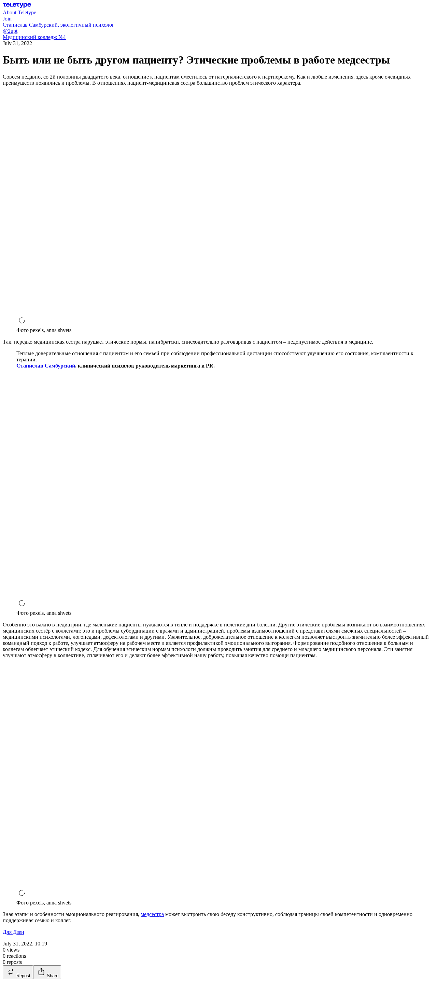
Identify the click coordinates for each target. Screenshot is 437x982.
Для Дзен (13, 932)
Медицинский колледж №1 (34, 37)
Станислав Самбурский (45, 366)
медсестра (152, 914)
